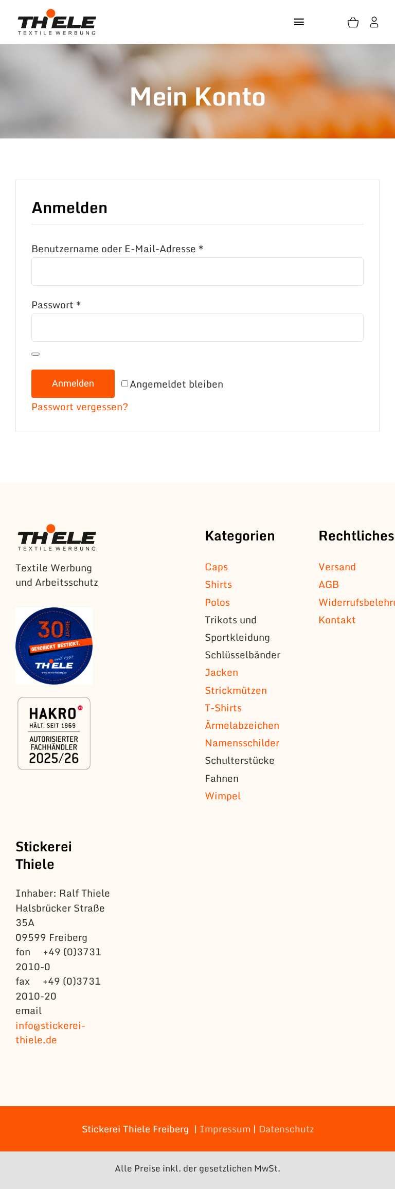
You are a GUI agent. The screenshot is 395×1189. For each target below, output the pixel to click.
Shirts (218, 584)
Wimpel (223, 795)
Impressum (225, 1128)
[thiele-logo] (57, 14)
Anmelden (73, 384)
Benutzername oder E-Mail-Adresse (117, 248)
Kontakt (337, 619)
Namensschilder (242, 742)
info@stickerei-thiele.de (50, 1032)
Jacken (221, 672)
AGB (328, 584)
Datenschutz (286, 1128)
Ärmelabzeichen (242, 725)
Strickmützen (236, 690)
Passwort (56, 304)
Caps (216, 566)
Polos (217, 602)
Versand (337, 566)
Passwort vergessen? (80, 406)
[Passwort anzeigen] (35, 354)
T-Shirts (223, 707)
